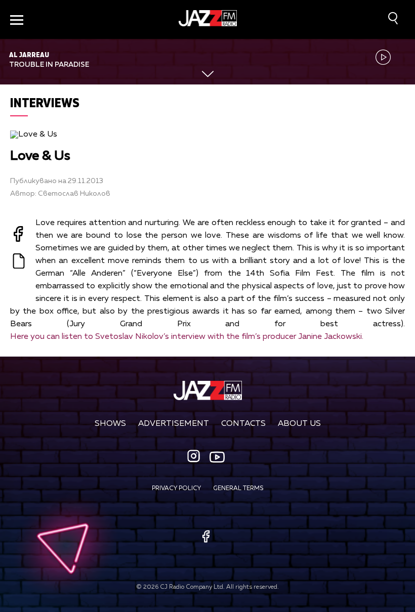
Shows (110, 424)
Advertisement (173, 424)
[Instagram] (195, 457)
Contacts (243, 424)
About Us (299, 424)
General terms (238, 489)
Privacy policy (176, 489)
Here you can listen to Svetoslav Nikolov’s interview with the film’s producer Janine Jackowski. (186, 337)
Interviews (44, 102)
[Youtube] (217, 457)
